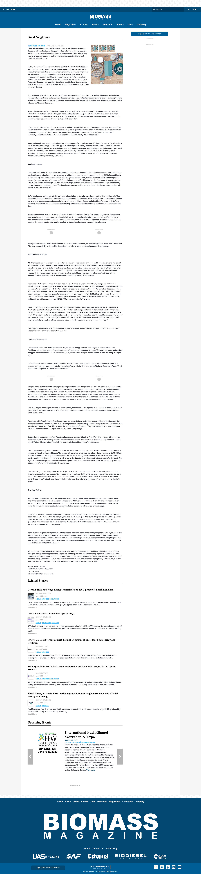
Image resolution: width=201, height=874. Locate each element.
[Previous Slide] (30, 757)
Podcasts (107, 24)
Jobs (130, 24)
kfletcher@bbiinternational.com (40, 574)
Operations (54, 599)
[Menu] (3, 9)
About (87, 848)
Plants (95, 24)
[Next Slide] (120, 757)
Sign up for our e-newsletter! (149, 34)
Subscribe (127, 801)
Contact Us (97, 848)
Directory (141, 24)
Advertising (111, 848)
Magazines (70, 24)
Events (120, 24)
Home (58, 24)
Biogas (38, 599)
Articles (84, 24)
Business (45, 599)
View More (103, 782)
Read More (32, 607)
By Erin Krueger (43, 617)
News (68, 801)
